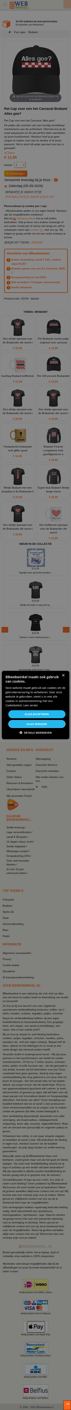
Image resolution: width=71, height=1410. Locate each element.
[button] (36, 732)
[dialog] (35, 705)
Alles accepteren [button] (37, 714)
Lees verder (30, 705)
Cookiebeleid (13, 705)
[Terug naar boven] (67, 1405)
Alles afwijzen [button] (37, 724)
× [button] (63, 675)
